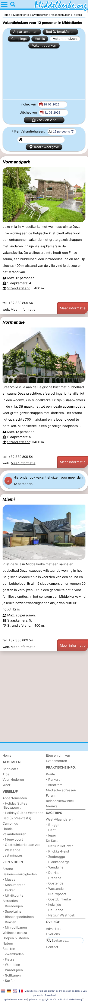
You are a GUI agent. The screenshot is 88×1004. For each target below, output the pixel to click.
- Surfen (9, 981)
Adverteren (54, 929)
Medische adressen (61, 790)
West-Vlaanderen (59, 819)
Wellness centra (15, 933)
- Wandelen (11, 965)
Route (50, 774)
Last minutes (13, 855)
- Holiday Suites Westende (23, 813)
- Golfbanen (12, 975)
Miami (9, 499)
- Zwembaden (13, 954)
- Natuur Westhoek (60, 915)
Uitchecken (29, 112)
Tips (6, 774)
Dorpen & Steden (16, 938)
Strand (8, 869)
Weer (6, 785)
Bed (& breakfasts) (60, 32)
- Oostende (54, 883)
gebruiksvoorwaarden (15, 999)
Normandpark (16, 161)
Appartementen (25, 32)
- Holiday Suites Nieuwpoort (15, 805)
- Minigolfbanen (15, 927)
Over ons (53, 934)
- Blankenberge (58, 862)
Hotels (40, 39)
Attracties (10, 901)
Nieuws (51, 806)
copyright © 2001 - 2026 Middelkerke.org (61, 999)
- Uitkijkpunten (14, 895)
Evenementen (56, 761)
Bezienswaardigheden (20, 874)
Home (7, 755)
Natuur (8, 943)
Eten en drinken (58, 755)
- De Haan (54, 873)
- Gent (51, 830)
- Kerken (9, 890)
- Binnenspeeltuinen (18, 917)
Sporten (9, 949)
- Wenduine (54, 867)
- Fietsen (9, 959)
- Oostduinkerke (58, 899)
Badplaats (10, 769)
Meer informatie (23, 309)
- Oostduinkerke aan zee (22, 845)
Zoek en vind (46, 120)
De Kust (52, 841)
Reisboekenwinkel (60, 801)
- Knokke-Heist (57, 851)
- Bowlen (9, 922)
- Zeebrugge (55, 857)
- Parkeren (54, 780)
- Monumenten (14, 885)
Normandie (14, 322)
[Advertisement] (44, 73)
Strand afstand (18, 288)
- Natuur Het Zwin (59, 846)
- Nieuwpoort (13, 839)
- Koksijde (53, 905)
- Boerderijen (13, 906)
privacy (33, 999)
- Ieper (51, 835)
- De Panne (54, 910)
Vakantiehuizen (65, 39)
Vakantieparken (44, 45)
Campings (19, 39)
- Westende (11, 850)
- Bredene (53, 878)
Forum (51, 795)
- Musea (9, 879)
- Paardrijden (13, 970)
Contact (52, 947)
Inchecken (29, 104)
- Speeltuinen (13, 911)
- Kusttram (54, 785)
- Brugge (52, 825)
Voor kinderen (13, 780)
